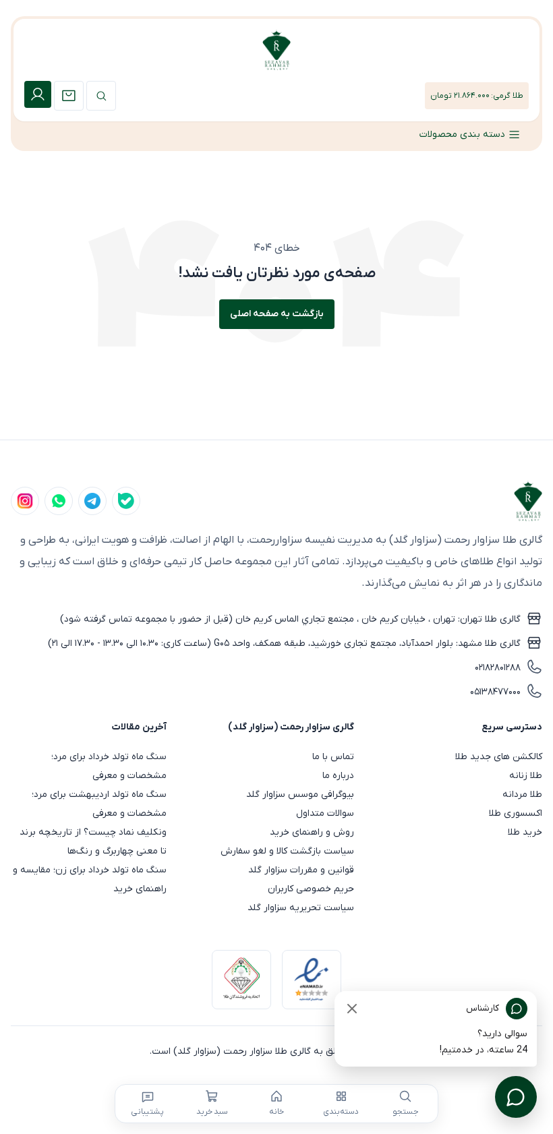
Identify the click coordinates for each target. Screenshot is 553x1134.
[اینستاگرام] (25, 501)
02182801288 (498, 667)
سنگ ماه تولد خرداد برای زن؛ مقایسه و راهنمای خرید (90, 879)
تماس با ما (333, 756)
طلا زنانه (525, 775)
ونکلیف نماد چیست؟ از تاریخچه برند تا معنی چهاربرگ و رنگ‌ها (93, 842)
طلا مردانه (522, 794)
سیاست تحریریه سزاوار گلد (301, 907)
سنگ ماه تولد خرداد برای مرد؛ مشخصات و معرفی (109, 766)
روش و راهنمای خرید (312, 832)
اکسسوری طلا (515, 813)
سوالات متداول (325, 813)
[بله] (126, 501)
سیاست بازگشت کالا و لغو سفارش (287, 851)
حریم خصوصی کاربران (311, 889)
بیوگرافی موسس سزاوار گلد (300, 794)
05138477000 (495, 692)
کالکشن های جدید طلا (498, 756)
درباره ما (338, 775)
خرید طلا (525, 832)
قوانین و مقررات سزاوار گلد (301, 870)
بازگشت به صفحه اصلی (277, 313)
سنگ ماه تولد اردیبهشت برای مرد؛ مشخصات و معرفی (99, 804)
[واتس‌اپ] (59, 501)
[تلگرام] (92, 501)
